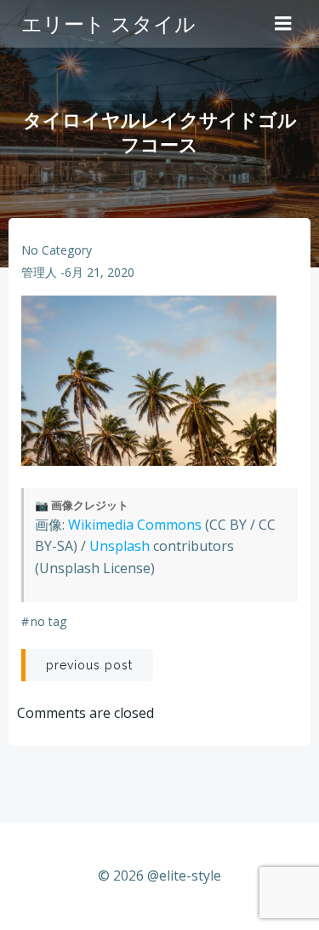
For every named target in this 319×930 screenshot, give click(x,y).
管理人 (39, 272)
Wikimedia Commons (135, 524)
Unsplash (119, 546)
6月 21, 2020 (99, 272)
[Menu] (283, 23)
